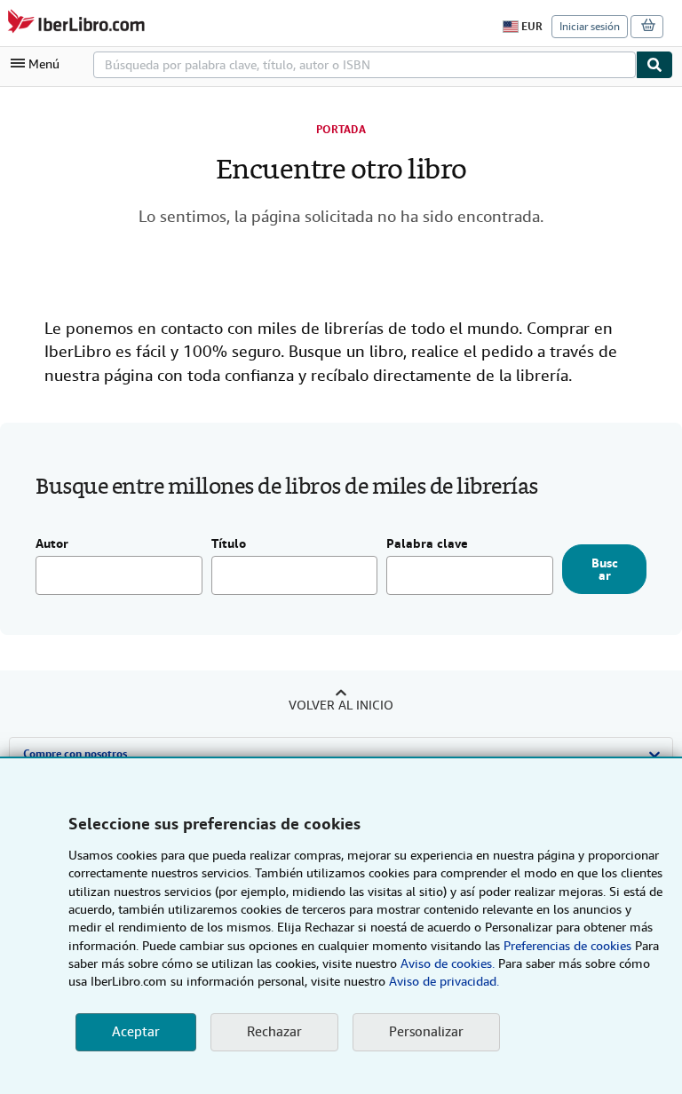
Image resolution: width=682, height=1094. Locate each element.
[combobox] (364, 65)
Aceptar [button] (136, 1032)
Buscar (604, 569)
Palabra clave (427, 544)
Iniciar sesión (589, 27)
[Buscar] (654, 65)
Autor (52, 544)
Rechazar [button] (274, 1032)
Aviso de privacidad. (444, 981)
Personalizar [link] (426, 1032)
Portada (341, 130)
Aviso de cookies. (447, 963)
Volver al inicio (341, 705)
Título (228, 544)
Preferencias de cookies (567, 946)
